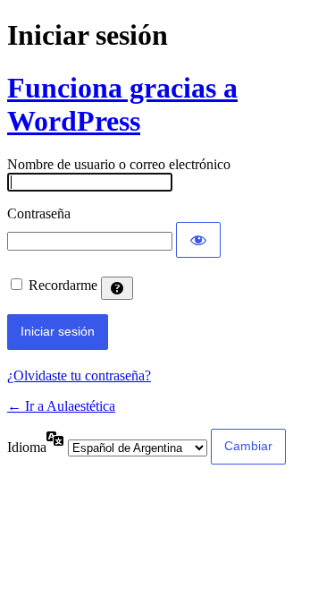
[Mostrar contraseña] (198, 240)
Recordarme (63, 285)
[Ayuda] (117, 288)
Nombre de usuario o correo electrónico (118, 164)
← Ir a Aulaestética (61, 406)
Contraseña (39, 213)
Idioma (26, 447)
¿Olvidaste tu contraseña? (79, 375)
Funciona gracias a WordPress (122, 104)
